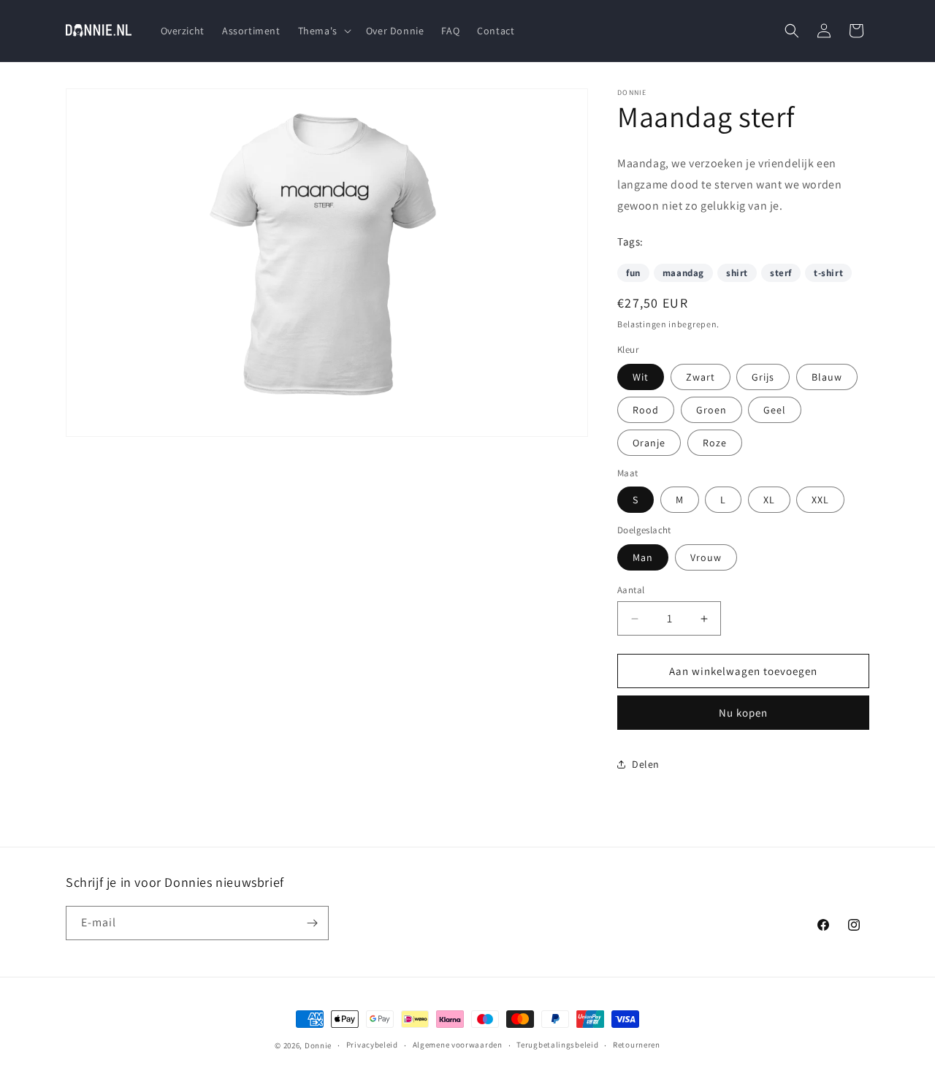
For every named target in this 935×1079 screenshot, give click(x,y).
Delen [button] (646, 764)
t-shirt (828, 273)
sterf (781, 273)
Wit (641, 377)
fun (633, 273)
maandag (683, 273)
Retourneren (636, 1045)
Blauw (827, 377)
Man (643, 557)
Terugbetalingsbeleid (557, 1045)
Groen (711, 409)
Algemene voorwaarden (458, 1045)
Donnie (318, 1045)
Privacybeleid (372, 1045)
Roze (715, 442)
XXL (820, 499)
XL (769, 499)
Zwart (700, 377)
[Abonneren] (312, 923)
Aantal (630, 590)
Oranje (649, 442)
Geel (774, 409)
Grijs (763, 377)
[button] (323, 30)
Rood (646, 409)
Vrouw (706, 557)
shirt (737, 273)
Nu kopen (743, 713)
